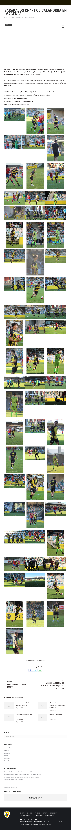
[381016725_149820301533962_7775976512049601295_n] (35, 564)
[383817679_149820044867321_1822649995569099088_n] (35, 213)
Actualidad (8, 24)
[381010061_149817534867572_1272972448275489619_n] (35, 614)
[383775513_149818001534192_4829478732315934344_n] (35, 198)
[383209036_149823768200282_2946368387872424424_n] (14, 509)
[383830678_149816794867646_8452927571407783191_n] (55, 148)
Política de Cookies (40, 824)
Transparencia (49, 815)
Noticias (6, 755)
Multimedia (53, 813)
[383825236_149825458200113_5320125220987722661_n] (35, 176)
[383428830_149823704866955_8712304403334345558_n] (14, 312)
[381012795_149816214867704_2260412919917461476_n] (35, 580)
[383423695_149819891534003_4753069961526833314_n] (55, 312)
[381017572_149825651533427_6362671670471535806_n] (14, 564)
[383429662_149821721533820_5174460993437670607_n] (55, 284)
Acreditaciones (37, 815)
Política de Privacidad (29, 824)
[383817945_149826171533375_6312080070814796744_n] (55, 235)
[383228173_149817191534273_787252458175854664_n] (35, 453)
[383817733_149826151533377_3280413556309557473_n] (35, 235)
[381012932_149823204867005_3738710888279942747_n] (55, 564)
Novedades (7, 758)
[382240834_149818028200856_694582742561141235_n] (35, 487)
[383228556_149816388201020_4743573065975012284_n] (55, 432)
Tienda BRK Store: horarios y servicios (56, 716)
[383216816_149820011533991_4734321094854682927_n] (14, 536)
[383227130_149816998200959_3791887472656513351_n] (55, 543)
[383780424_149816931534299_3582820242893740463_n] (55, 198)
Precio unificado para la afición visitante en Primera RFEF (23, 704)
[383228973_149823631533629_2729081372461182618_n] (55, 398)
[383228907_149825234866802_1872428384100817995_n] (14, 432)
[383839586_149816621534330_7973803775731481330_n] (35, 142)
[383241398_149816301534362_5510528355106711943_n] (35, 382)
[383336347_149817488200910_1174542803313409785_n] (14, 404)
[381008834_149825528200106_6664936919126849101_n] (55, 614)
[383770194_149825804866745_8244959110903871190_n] (55, 256)
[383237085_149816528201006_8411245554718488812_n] (35, 361)
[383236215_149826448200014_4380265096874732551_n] (35, 327)
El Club (22, 813)
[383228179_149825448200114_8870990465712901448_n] (14, 460)
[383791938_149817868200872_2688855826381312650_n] (14, 213)
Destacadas (7, 753)
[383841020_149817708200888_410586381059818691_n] (14, 142)
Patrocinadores (25, 815)
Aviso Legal (48, 824)
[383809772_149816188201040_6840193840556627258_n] (55, 213)
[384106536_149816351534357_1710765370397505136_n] (35, 121)
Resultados (7, 761)
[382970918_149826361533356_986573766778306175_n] (55, 487)
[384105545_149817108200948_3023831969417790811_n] (55, 121)
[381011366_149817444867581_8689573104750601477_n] (14, 614)
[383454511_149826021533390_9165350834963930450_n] (35, 290)
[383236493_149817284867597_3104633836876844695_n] (55, 327)
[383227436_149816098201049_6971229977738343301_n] (14, 114)
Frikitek (22, 824)
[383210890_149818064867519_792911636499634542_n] (55, 509)
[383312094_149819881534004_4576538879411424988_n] (55, 382)
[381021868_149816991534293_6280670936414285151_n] (14, 481)
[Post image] (9, 705)
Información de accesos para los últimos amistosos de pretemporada (24, 717)
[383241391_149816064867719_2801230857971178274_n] (14, 382)
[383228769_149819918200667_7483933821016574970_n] (35, 426)
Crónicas (6, 750)
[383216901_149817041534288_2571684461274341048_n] (35, 536)
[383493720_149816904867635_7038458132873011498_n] (14, 284)
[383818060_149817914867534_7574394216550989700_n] (14, 256)
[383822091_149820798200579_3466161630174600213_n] (55, 176)
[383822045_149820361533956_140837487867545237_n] (14, 198)
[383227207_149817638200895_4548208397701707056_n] (55, 460)
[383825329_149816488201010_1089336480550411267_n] (14, 176)
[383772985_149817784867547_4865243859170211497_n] (35, 262)
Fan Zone (37, 813)
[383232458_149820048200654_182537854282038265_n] (35, 398)
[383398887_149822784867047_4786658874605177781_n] (35, 312)
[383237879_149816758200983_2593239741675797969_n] (14, 361)
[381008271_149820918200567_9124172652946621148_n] (14, 641)
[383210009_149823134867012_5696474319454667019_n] (35, 515)
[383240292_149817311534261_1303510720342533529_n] (55, 361)
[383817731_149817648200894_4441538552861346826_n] (14, 235)
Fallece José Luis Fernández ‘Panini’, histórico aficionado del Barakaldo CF (57, 705)
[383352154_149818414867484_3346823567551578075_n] (14, 333)
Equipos (29, 813)
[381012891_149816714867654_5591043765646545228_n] (14, 580)
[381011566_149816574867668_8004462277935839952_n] (55, 586)
